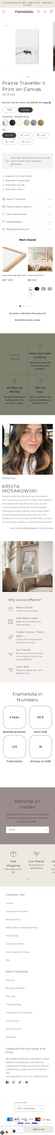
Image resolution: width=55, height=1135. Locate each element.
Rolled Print (30, 289)
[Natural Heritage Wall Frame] (14, 259)
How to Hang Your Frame (17, 952)
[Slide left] (21, 76)
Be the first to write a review (27, 320)
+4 (31, 294)
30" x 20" (41, 135)
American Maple (50, 289)
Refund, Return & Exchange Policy (22, 927)
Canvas (25, 109)
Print (9, 109)
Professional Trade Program (19, 1012)
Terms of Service (14, 1029)
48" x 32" (26, 141)
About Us (10, 980)
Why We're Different (15, 988)
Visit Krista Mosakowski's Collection (31, 528)
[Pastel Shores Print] (40, 259)
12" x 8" (9, 135)
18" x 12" (25, 135)
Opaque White (43, 289)
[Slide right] (34, 76)
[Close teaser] (14, 1131)
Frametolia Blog (13, 1004)
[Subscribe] (46, 829)
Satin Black (37, 289)
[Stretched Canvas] (5, 123)
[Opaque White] (19, 123)
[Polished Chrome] (34, 123)
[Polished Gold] (41, 123)
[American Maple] (27, 123)
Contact (9, 903)
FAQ (8, 960)
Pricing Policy (12, 935)
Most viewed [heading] (27, 240)
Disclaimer (11, 1037)
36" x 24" (9, 141)
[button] (3, 11)
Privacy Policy (12, 1020)
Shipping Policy (13, 919)
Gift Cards (10, 996)
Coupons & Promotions (17, 911)
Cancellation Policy (15, 943)
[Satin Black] (12, 123)
